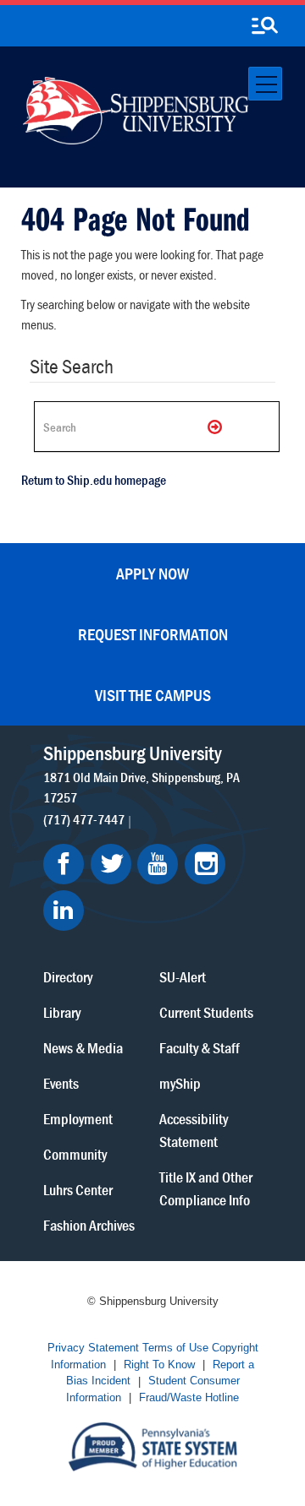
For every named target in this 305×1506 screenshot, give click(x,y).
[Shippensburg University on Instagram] (205, 864)
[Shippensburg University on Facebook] (63, 864)
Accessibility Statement (193, 1129)
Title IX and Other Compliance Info (205, 1187)
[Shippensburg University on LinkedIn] (63, 910)
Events (61, 1082)
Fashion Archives (89, 1224)
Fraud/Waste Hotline (189, 1397)
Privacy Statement (93, 1348)
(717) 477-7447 (84, 819)
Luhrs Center (78, 1189)
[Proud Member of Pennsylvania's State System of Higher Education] (152, 1445)
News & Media (83, 1047)
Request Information (153, 633)
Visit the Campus (153, 694)
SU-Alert (182, 976)
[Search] (216, 426)
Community (75, 1153)
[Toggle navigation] (265, 84)
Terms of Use (175, 1348)
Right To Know (159, 1364)
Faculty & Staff (199, 1047)
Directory (67, 976)
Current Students (206, 1011)
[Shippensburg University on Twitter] (111, 864)
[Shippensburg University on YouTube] (157, 864)
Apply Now (152, 573)
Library (61, 1011)
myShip (180, 1082)
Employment (78, 1118)
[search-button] (264, 26)
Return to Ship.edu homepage (93, 479)
